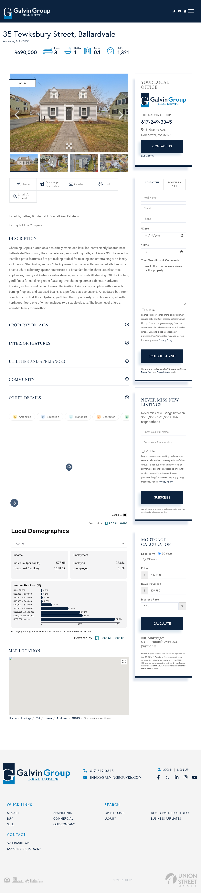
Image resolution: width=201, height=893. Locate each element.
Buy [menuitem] (10, 818)
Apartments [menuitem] (62, 813)
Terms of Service (163, 372)
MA (38, 718)
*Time (145, 245)
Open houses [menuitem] (115, 813)
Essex (48, 718)
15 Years (152, 559)
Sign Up (182, 769)
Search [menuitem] (13, 813)
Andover (62, 718)
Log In (167, 769)
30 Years (167, 553)
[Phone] (175, 11)
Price (144, 568)
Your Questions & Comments (160, 260)
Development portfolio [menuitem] (170, 813)
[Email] (181, 11)
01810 (76, 718)
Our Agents (147, 156)
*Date (145, 228)
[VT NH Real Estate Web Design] (165, 880)
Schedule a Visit (175, 184)
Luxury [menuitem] (110, 818)
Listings (26, 718)
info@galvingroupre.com (116, 777)
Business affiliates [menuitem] (166, 818)
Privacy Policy (166, 340)
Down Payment (151, 584)
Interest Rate (150, 599)
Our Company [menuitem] (64, 824)
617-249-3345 (156, 122)
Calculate (162, 623)
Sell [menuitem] (10, 824)
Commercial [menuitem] (63, 818)
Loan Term (148, 553)
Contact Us (162, 146)
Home (13, 718)
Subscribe (162, 497)
